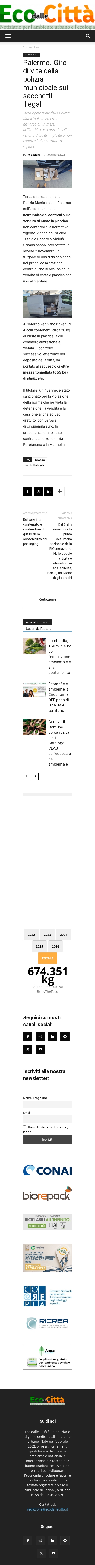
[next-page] (35, 776)
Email (26, 1113)
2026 (55, 946)
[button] (7, 36)
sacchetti (40, 459)
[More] (60, 491)
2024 (63, 934)
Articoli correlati (37, 622)
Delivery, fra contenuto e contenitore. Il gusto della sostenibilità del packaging (35, 532)
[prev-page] (26, 776)
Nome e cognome (35, 1098)
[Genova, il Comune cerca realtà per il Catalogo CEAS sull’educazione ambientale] (34, 727)
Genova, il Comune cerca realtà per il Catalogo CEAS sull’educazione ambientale (59, 742)
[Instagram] (40, 1036)
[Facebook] (27, 491)
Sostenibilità (31, 47)
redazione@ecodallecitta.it (47, 1509)
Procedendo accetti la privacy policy (45, 1129)
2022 (31, 934)
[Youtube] (40, 1049)
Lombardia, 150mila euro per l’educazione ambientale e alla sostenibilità (59, 656)
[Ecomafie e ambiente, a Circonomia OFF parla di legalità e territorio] (34, 689)
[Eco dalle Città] (47, 15)
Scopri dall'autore (39, 629)
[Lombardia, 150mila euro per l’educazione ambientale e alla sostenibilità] (34, 646)
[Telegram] (65, 1036)
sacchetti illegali (34, 465)
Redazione (34, 154)
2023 (47, 934)
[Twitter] (27, 1049)
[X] (38, 491)
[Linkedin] (48, 491)
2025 (39, 946)
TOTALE (47, 958)
